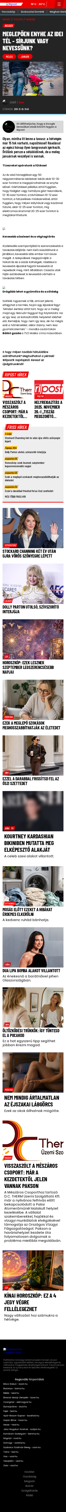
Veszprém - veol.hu (13, 1461)
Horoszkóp (8, 11)
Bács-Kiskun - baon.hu (15, 1384)
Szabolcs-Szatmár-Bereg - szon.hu (22, 1447)
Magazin (30, 1481)
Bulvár (29, 1486)
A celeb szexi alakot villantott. (29, 856)
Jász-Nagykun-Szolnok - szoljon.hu (22, 1429)
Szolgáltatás (29, 1490)
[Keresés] (50, 4)
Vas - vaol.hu (10, 1456)
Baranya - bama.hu (14, 1388)
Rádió (30, 1495)
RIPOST (6, 19)
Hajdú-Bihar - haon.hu (15, 1420)
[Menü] (59, 4)
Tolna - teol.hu (10, 1452)
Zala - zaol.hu (10, 1465)
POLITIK (18, 19)
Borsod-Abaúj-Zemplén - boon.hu (21, 1397)
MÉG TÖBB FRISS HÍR (15, 496)
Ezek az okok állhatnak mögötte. (31, 1111)
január (25, 56)
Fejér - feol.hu (10, 1411)
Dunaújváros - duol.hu (15, 1406)
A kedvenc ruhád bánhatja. (26, 920)
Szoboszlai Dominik (32, 11)
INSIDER (30, 19)
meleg (9, 56)
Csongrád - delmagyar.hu (17, 1402)
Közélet (30, 1471)
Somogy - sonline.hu (14, 1443)
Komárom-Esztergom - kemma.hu (21, 1433)
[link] (8, 396)
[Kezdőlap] (11, 4)
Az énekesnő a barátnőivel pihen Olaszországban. (30, 978)
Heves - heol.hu (11, 1424)
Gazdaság (30, 1476)
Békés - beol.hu (11, 1393)
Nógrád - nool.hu (12, 1438)
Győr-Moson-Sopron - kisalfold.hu (21, 1415)
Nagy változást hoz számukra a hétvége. (31, 1317)
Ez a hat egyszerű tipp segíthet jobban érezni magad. (29, 1043)
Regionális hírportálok (30, 1379)
